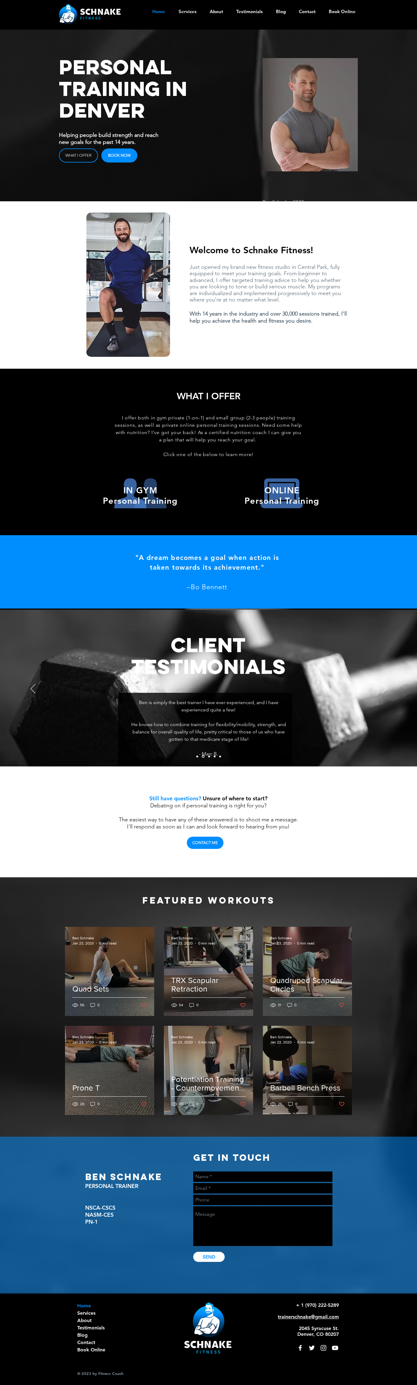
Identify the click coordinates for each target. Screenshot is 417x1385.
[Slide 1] (203, 756)
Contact (86, 1342)
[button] (214, 11)
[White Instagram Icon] (323, 1348)
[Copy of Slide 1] (197, 756)
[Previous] (33, 689)
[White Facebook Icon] (300, 1348)
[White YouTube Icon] (335, 1348)
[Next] (384, 689)
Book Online (91, 1350)
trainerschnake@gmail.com (308, 1317)
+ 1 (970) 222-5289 (317, 1305)
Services (86, 1313)
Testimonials (91, 1328)
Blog (82, 1335)
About (84, 1320)
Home (84, 1306)
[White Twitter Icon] (312, 1348)
